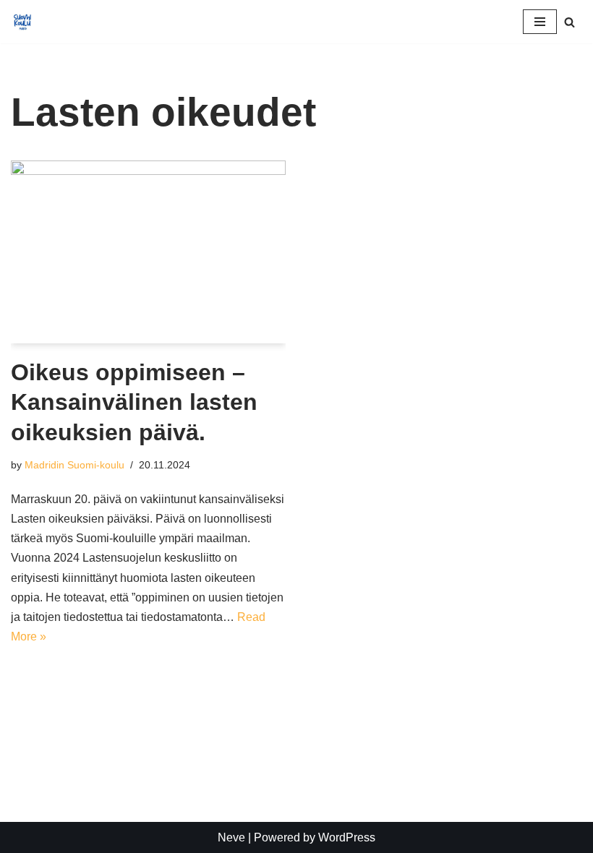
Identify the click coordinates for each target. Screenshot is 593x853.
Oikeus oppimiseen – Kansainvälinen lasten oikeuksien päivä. (134, 402)
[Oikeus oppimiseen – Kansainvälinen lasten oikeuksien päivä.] (148, 251)
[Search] (569, 22)
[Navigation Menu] (540, 21)
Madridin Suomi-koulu (74, 465)
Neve (231, 837)
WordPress (346, 837)
